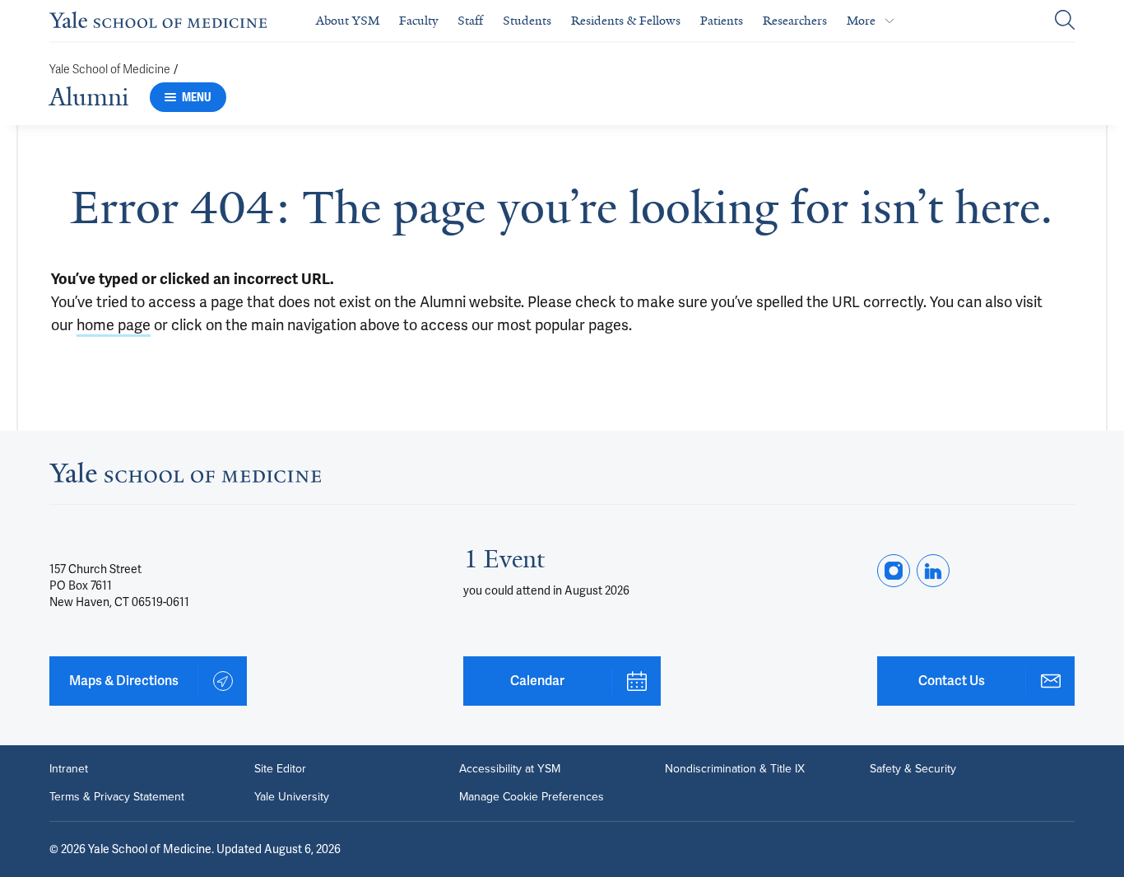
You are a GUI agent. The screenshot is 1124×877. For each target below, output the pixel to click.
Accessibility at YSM (509, 769)
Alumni (88, 97)
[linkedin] (933, 570)
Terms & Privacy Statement (116, 797)
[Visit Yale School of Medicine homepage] (185, 477)
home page (114, 324)
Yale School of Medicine (109, 70)
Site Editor (280, 769)
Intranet (68, 769)
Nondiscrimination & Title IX (735, 769)
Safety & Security (913, 769)
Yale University (291, 797)
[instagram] (893, 570)
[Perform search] (1065, 21)
